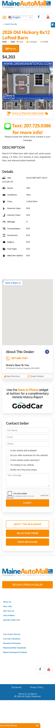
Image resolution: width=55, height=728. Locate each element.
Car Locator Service (11, 634)
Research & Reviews (12, 643)
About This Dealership (27, 524)
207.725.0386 (37, 125)
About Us (7, 602)
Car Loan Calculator (11, 639)
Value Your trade (27, 533)
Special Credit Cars (11, 620)
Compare (33, 42)
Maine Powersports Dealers (15, 652)
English (16, 17)
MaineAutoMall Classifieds (14, 648)
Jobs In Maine (9, 615)
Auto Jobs (7, 606)
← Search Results (9, 24)
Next (48, 81)
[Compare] (53, 24)
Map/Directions (13, 376)
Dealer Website (37, 376)
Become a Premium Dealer (27, 585)
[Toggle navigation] (4, 17)
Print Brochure (27, 542)
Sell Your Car (8, 611)
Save (21, 42)
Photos (12, 48)
